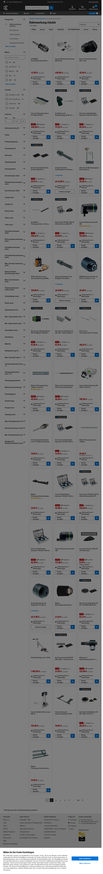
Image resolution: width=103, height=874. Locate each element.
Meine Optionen (84, 863)
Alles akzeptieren (85, 858)
